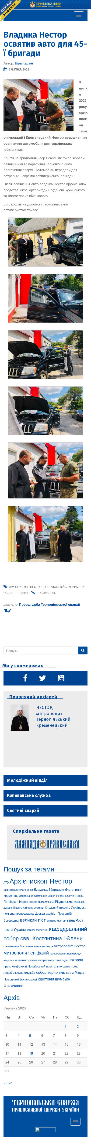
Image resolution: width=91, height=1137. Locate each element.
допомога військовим (61, 587)
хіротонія (46, 979)
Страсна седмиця (33, 907)
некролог (9, 960)
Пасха (79, 895)
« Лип (8, 1082)
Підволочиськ (46, 901)
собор (41, 972)
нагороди (74, 953)
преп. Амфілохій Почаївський (24, 966)
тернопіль (56, 972)
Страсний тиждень (57, 907)
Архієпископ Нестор (25, 587)
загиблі (31, 930)
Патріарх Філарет (16, 901)
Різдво (59, 901)
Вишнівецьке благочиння (18, 889)
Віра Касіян (24, 63)
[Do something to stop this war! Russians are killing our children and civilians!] (10, 10)
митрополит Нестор (69, 945)
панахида (61, 960)
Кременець (11, 895)
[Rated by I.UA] (45, 1130)
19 (31, 1053)
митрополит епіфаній (26, 952)
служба (29, 972)
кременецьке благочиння (18, 946)
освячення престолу (40, 960)
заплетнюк (42, 930)
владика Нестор (56, 920)
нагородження (58, 953)
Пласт (33, 901)
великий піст (33, 920)
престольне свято (58, 966)
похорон (76, 959)
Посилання (45, 593)
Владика (41, 889)
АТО (6, 882)
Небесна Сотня (65, 895)
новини (20, 960)
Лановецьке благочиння (33, 895)
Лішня (51, 895)
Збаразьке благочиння (66, 889)
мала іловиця (43, 946)
